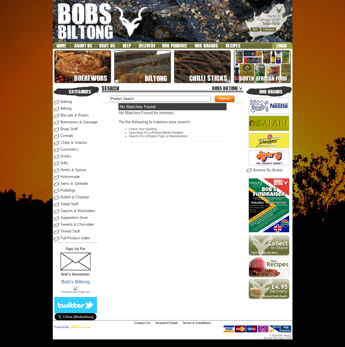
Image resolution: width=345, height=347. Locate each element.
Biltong (65, 108)
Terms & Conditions (197, 323)
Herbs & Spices (73, 170)
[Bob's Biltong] (75, 289)
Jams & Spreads (74, 183)
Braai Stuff (69, 129)
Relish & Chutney (74, 197)
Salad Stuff (69, 204)
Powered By (61, 327)
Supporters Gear (74, 218)
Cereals (66, 136)
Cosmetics (69, 149)
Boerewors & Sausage (78, 122)
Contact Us (142, 323)
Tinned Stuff (70, 231)
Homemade (70, 177)
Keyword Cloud (167, 323)
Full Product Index (75, 238)
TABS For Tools (80, 327)
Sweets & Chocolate (77, 224)
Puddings (68, 190)
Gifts (64, 163)
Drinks (65, 156)
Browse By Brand (267, 170)
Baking (66, 102)
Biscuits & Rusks (74, 115)
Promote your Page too (75, 291)
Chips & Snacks (73, 143)
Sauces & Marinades (77, 211)
